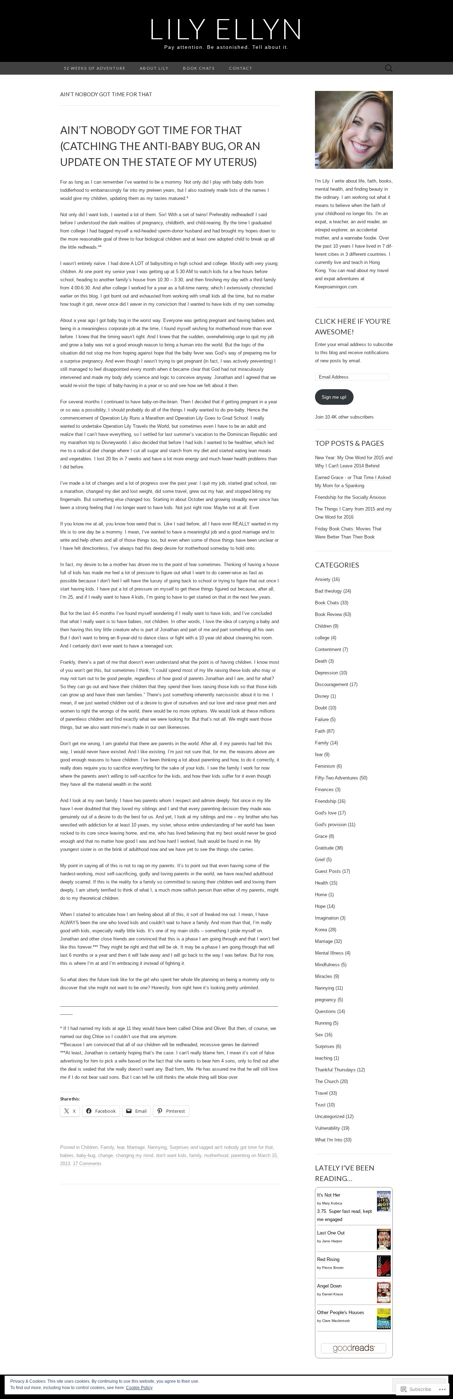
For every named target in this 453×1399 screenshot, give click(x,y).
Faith (320, 731)
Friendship (325, 801)
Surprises (179, 1147)
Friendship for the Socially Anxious (350, 497)
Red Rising (328, 1259)
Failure (322, 719)
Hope (320, 906)
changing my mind (134, 1155)
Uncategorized (329, 1116)
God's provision (330, 824)
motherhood (216, 1155)
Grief (320, 859)
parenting (240, 1155)
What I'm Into (328, 1139)
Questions (325, 1011)
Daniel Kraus (332, 1294)
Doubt (321, 707)
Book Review (328, 614)
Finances (324, 789)
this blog (89, 296)
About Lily (154, 68)
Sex (319, 1034)
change (105, 1155)
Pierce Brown (333, 1268)
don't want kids (171, 1155)
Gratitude (324, 848)
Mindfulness (327, 964)
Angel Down (329, 1286)
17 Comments (87, 1163)
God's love (326, 813)
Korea (321, 929)
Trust (320, 1104)
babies (67, 1155)
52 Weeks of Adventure (95, 68)
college (322, 637)
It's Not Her (328, 1195)
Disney (322, 696)
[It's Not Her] (384, 1201)
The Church (327, 1081)
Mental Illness (329, 953)
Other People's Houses (340, 1312)
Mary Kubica (332, 1203)
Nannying (157, 1147)
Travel (321, 1093)
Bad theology (328, 591)
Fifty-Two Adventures (336, 778)
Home (321, 894)
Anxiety (323, 579)
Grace (321, 836)
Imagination (327, 918)
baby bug (116, 320)
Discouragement (331, 684)
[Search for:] (389, 68)
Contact (241, 68)
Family (107, 1147)
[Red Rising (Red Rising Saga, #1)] (384, 1266)
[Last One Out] (384, 1239)
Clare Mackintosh (336, 1321)
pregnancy (325, 999)
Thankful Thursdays (335, 1069)
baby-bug (85, 1155)
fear (120, 1147)
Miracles (323, 976)
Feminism (325, 766)
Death (321, 661)
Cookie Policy (139, 1387)
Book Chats (199, 68)
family (195, 1155)
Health (321, 883)
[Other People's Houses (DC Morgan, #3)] (384, 1319)
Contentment (328, 649)
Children (89, 1147)
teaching (323, 1058)
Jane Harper (332, 1241)
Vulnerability (327, 1128)
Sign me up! (334, 397)
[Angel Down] (384, 1292)
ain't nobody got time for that (243, 1147)
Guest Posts (328, 871)
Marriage (136, 1147)
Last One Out (331, 1233)
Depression (326, 672)
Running (323, 1023)
